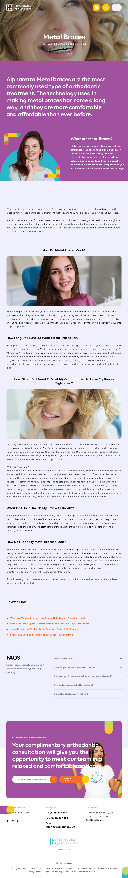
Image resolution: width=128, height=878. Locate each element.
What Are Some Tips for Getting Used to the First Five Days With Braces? (50, 623)
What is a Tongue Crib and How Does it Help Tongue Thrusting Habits (48, 618)
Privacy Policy (64, 849)
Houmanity (67, 863)
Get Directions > (95, 820)
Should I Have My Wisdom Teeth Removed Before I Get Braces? (44, 629)
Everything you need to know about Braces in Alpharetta (41, 634)
